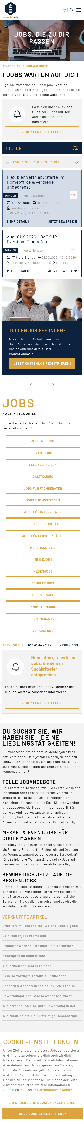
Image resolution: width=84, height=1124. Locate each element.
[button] (65, 10)
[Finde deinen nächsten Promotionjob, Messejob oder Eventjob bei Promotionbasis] (10, 10)
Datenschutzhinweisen (55, 1090)
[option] (42, 927)
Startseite (11, 66)
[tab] (13, 645)
